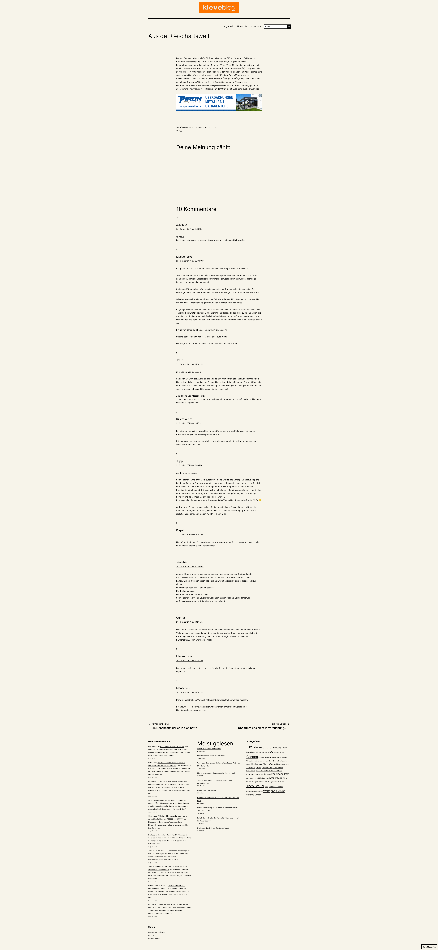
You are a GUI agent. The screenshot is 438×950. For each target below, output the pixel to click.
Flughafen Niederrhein (272, 757)
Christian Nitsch (279, 752)
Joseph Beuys (285, 764)
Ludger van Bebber (262, 770)
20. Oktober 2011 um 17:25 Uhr (189, 660)
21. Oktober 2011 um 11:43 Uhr (189, 465)
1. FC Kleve (253, 747)
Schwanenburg (274, 777)
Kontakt (151, 935)
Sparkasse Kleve (260, 782)
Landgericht (250, 770)
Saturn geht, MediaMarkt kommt (172, 746)
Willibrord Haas (258, 791)
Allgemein (228, 26)
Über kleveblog (153, 938)
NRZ (257, 774)
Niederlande (250, 774)
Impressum (256, 26)
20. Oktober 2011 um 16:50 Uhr (189, 692)
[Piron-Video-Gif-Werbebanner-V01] (219, 102)
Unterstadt (273, 786)
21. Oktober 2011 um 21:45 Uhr (189, 423)
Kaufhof (264, 767)
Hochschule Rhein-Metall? (167, 835)
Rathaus (267, 774)
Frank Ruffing (255, 761)
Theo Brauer (255, 786)
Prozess (260, 774)
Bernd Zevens (251, 752)
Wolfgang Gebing (274, 791)
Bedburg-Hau (280, 747)
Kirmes (269, 767)
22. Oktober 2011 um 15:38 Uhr (189, 364)
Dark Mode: (427, 947)
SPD (268, 781)
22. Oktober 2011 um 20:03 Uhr (189, 261)
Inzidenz (277, 764)
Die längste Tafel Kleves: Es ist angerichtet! (213, 828)
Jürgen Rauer (250, 767)
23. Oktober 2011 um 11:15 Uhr (189, 229)
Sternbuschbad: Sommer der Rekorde (169, 851)
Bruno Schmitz (262, 752)
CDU (270, 751)
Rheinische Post (280, 773)
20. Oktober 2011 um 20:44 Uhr (189, 566)
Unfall (266, 786)
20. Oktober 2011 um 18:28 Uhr (189, 622)
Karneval (258, 767)
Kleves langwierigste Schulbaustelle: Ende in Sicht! (216, 773)
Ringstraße (250, 778)
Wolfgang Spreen (253, 795)
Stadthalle (281, 782)
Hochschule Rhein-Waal (262, 764)
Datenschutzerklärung (156, 932)
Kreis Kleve (277, 767)
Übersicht (242, 26)
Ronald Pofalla (259, 778)
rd (181, 130)
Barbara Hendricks (266, 748)
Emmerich (261, 757)
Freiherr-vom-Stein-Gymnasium (270, 761)
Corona (252, 757)
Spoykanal (274, 782)
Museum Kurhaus (275, 770)
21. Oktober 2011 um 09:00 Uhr (189, 534)
